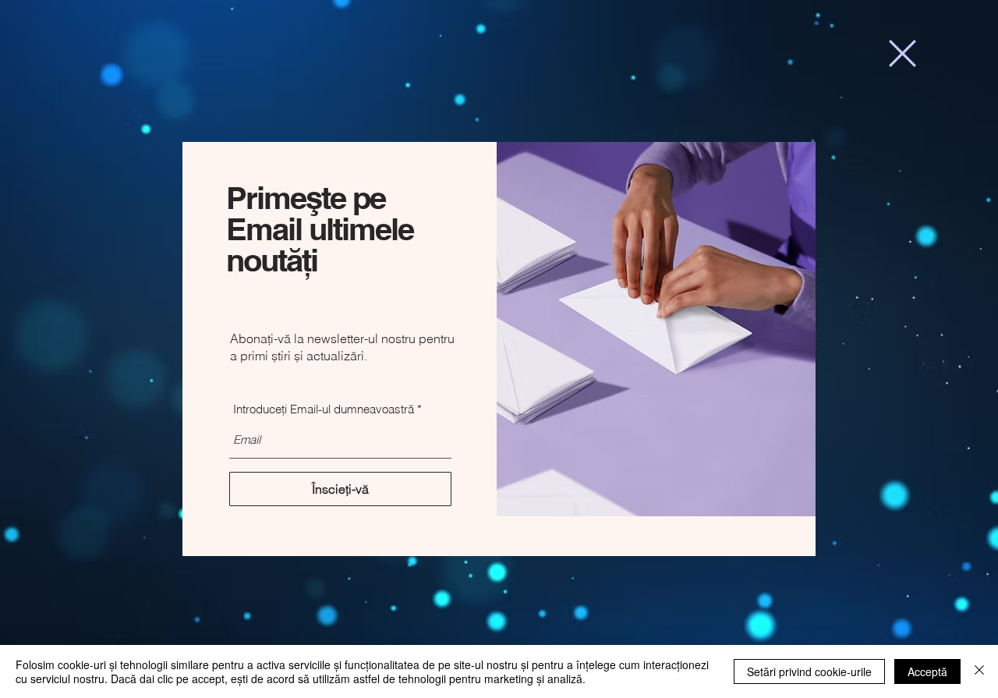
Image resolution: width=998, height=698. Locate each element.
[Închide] (979, 671)
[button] (902, 53)
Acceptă (927, 671)
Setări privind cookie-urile (809, 671)
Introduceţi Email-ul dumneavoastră (323, 409)
